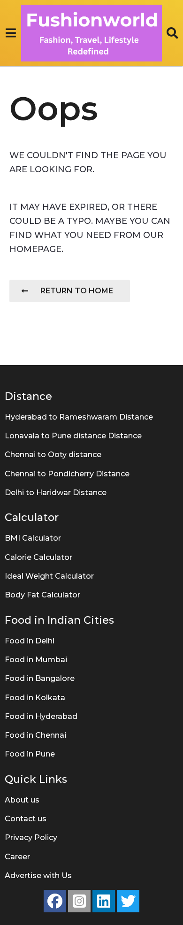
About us (22, 799)
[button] (10, 32)
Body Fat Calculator (42, 594)
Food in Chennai (35, 735)
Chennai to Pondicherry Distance (67, 473)
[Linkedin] (103, 901)
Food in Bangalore (40, 678)
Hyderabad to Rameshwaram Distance (79, 417)
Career (17, 856)
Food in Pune (30, 753)
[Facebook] (55, 901)
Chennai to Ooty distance (53, 454)
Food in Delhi (29, 640)
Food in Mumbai (36, 659)
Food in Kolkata (35, 697)
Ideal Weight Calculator (49, 576)
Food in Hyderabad (41, 716)
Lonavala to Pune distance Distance (73, 435)
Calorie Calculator (38, 557)
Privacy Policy (31, 837)
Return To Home (76, 290)
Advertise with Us (38, 875)
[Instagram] (79, 901)
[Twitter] (128, 901)
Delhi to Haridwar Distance (56, 492)
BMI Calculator (33, 538)
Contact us (25, 818)
